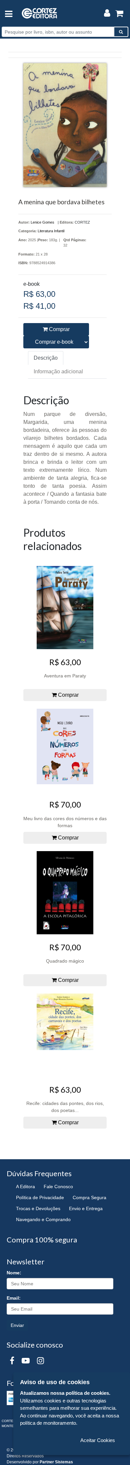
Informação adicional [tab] (58, 371)
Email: (14, 1298)
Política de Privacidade (40, 1197)
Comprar (59, 329)
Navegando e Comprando (43, 1219)
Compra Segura (89, 1197)
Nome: (14, 1272)
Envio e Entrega (86, 1208)
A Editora (25, 1186)
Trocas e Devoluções (38, 1208)
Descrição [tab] (46, 358)
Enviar (17, 1325)
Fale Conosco (58, 1186)
